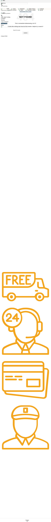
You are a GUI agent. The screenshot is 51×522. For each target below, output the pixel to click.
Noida (3, 461)
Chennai (3, 469)
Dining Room (4, 499)
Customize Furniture (6, 479)
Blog (3, 484)
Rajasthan (4, 459)
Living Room (4, 494)
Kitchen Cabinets (5, 501)
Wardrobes (4, 503)
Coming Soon (5, 464)
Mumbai (3, 471)
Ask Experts (4, 486)
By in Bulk (4, 488)
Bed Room (4, 496)
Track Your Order (5, 482)
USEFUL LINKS (5, 509)
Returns (3, 514)
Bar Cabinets (4, 506)
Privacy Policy (4, 512)
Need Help (4, 475)
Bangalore (4, 467)
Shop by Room (5, 492)
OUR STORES (5, 456)
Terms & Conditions (6, 516)
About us (3, 477)
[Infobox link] (25, 289)
